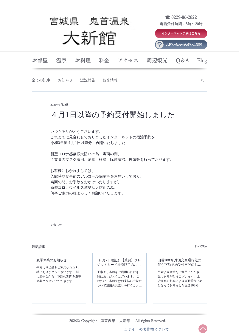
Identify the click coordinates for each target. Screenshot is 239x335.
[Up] (202, 328)
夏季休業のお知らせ (51, 260)
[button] (202, 80)
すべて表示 (200, 246)
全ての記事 (41, 80)
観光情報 (110, 80)
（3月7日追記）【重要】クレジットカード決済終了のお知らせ (119, 262)
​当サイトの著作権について (146, 329)
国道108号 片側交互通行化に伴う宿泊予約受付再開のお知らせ (179, 262)
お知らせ (65, 80)
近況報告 (87, 80)
